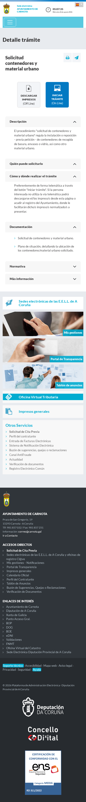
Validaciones (14, 639)
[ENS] (43, 776)
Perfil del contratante (22, 436)
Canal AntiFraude (20, 455)
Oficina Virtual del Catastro (23, 648)
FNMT (10, 644)
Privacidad (10, 669)
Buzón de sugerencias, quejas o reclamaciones (38, 450)
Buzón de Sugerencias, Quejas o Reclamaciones (36, 587)
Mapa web (50, 665)
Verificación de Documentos (24, 591)
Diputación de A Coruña (21, 610)
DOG (9, 627)
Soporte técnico (13, 665)
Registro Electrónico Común (26, 468)
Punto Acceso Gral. (18, 619)
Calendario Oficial (18, 575)
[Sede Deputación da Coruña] (43, 710)
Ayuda (37, 669)
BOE (9, 631)
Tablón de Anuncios (19, 583)
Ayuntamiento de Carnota (22, 606)
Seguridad (24, 669)
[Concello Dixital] (43, 737)
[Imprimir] (68, 57)
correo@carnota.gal (29, 531)
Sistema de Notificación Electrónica (31, 445)
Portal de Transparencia (22, 567)
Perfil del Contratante (20, 579)
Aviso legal (66, 665)
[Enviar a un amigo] (76, 57)
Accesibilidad (33, 665)
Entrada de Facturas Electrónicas (30, 441)
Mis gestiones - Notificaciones (25, 563)
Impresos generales (19, 571)
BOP (9, 623)
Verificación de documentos (26, 464)
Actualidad (16, 459)
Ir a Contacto (10, 535)
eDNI (9, 635)
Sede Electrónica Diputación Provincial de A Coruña (39, 652)
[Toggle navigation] (10, 22)
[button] (79, 4)
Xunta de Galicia (16, 615)
